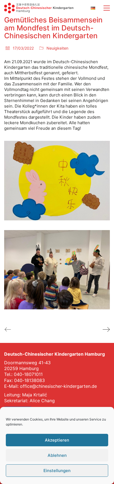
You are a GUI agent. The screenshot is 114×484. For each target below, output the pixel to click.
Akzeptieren (57, 440)
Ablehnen (57, 455)
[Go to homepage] (38, 8)
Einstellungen (57, 470)
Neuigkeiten (57, 48)
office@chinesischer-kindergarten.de (58, 386)
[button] (106, 8)
